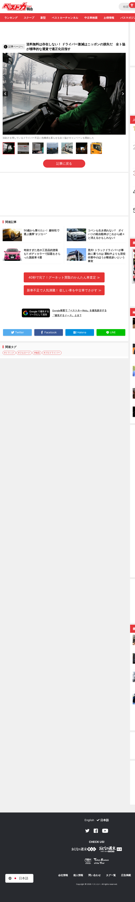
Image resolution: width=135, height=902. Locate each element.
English (89, 820)
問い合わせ (94, 875)
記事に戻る (64, 163)
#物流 (37, 352)
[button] (5, 93)
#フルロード (24, 352)
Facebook (96, 831)
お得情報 (109, 17)
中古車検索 (91, 17)
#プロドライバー (52, 352)
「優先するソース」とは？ (67, 315)
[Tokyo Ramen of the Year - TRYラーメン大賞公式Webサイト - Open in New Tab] (96, 862)
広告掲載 (126, 875)
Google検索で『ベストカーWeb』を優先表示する (79, 310)
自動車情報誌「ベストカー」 (17, 6)
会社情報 (63, 875)
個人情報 (78, 875)
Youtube (105, 831)
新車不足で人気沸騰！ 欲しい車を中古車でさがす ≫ (64, 290)
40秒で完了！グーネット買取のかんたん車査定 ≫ (64, 277)
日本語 (104, 820)
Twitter (87, 830)
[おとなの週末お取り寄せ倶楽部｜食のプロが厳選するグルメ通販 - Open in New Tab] (84, 850)
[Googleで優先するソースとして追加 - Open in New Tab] (36, 313)
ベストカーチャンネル (65, 17)
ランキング (11, 17)
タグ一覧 (111, 875)
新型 (43, 17)
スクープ (29, 17)
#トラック (9, 352)
